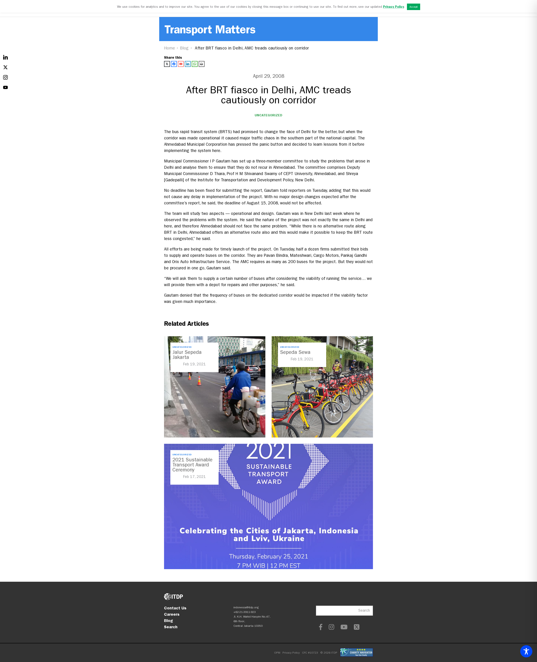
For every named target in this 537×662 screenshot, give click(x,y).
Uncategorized (268, 115)
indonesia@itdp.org (246, 607)
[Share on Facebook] (174, 64)
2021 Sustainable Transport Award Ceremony (192, 465)
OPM (277, 652)
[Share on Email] (181, 64)
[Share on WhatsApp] (195, 64)
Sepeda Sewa (295, 352)
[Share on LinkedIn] (188, 64)
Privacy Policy (291, 652)
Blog (184, 48)
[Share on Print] (202, 64)
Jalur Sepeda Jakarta (187, 354)
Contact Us (175, 607)
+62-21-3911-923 (244, 612)
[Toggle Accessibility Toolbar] (526, 651)
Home (169, 48)
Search (170, 626)
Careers (172, 614)
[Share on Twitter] (167, 64)
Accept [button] (413, 6)
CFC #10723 (310, 652)
